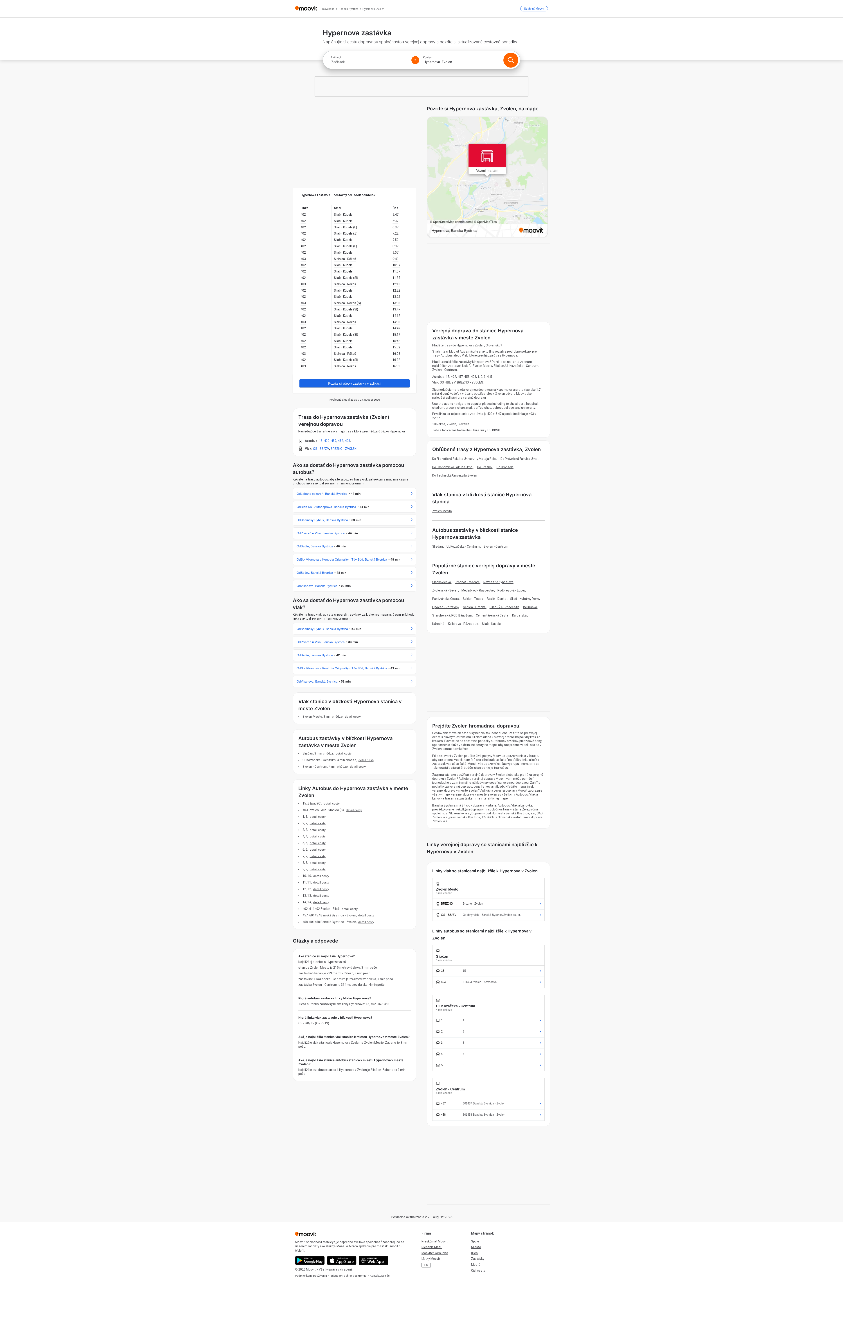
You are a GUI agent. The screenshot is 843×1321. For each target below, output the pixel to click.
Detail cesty (353, 716)
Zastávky (477, 1258)
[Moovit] (306, 8)
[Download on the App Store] (342, 1260)
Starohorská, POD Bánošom (452, 615)
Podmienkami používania (311, 1275)
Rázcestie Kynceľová (498, 582)
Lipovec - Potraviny (445, 607)
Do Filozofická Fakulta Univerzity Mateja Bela (464, 459)
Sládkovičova (441, 582)
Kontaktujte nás (380, 1275)
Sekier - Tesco (473, 598)
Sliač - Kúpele (491, 624)
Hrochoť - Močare (467, 582)
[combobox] (369, 62)
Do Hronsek (505, 467)
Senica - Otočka (474, 607)
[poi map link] (487, 177)
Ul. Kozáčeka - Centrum (463, 546)
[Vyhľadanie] (510, 60)
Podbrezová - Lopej (511, 590)
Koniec (427, 57)
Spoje (475, 1241)
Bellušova (530, 607)
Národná (438, 624)
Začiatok (336, 57)
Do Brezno (484, 467)
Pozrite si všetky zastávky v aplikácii (354, 383)
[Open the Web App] (373, 1260)
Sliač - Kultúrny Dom (524, 598)
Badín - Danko (496, 598)
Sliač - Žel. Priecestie (504, 607)
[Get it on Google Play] (310, 1260)
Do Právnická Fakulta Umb (519, 459)
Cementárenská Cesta (492, 615)
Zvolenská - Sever (445, 590)
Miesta (476, 1247)
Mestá (475, 1264)
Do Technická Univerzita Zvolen (454, 475)
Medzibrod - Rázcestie (477, 590)
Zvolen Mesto (442, 511)
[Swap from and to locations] (415, 60)
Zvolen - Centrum (495, 546)
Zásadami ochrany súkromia (348, 1275)
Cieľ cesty (478, 1270)
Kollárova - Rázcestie (463, 624)
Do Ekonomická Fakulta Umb (452, 467)
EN (426, 1265)
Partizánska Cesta (445, 598)
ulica (474, 1253)
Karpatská (519, 615)
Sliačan (437, 546)
